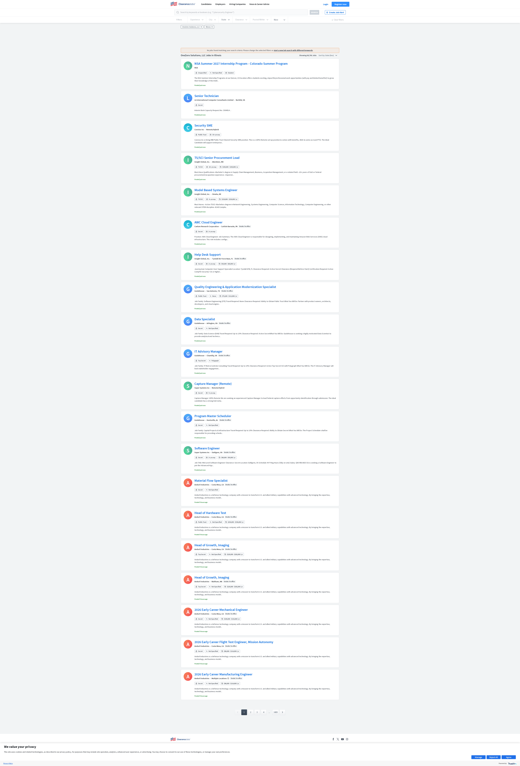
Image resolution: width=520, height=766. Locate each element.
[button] (225, 19)
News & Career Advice (259, 4)
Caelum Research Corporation (206, 226)
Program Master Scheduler (212, 416)
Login (325, 4)
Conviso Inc (199, 129)
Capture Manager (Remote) (213, 384)
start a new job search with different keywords (293, 50)
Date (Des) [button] (329, 55)
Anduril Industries (201, 484)
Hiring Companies (237, 4)
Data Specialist (204, 319)
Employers (220, 4)
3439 (275, 712)
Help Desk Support (207, 254)
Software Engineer (207, 448)
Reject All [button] (493, 757)
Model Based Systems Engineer (215, 190)
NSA (196, 67)
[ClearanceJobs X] (337, 739)
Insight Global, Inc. (202, 162)
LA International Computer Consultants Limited (213, 100)
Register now (340, 4)
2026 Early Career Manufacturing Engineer (223, 674)
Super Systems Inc (201, 388)
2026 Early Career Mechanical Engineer (221, 610)
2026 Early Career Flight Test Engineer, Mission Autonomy (233, 642)
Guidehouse (199, 291)
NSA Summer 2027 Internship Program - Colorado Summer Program (241, 63)
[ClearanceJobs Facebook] (333, 739)
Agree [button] (508, 757)
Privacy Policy (8, 763)
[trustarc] (512, 763)
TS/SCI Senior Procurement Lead (217, 158)
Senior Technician (206, 96)
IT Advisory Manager (208, 351)
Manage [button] (478, 757)
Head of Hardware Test (210, 513)
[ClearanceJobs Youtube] (342, 739)
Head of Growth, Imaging (211, 545)
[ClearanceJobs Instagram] (347, 739)
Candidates (206, 4)
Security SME (203, 125)
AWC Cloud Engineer (208, 222)
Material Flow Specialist (211, 480)
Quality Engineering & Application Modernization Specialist (235, 287)
